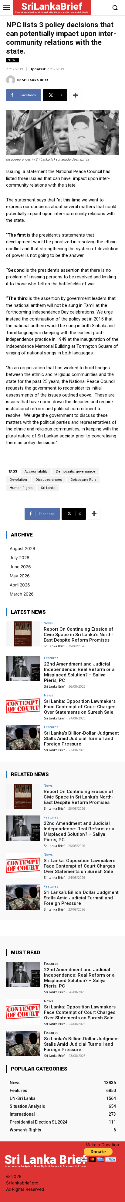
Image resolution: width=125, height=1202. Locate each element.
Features (51, 657)
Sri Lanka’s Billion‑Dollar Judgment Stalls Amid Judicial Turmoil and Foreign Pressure (81, 738)
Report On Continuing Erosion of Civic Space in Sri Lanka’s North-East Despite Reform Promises (78, 634)
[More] (75, 95)
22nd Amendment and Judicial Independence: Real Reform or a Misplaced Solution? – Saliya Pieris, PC (79, 672)
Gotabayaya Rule (83, 480)
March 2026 (22, 593)
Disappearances (48, 480)
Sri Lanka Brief (35, 80)
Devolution (18, 480)
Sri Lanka (48, 488)
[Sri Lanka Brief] (11, 80)
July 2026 (19, 557)
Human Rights (21, 488)
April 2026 (20, 584)
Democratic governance (75, 471)
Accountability (36, 471)
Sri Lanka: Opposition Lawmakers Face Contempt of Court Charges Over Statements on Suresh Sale (80, 707)
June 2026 (20, 566)
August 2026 (22, 548)
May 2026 (20, 575)
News (13, 60)
